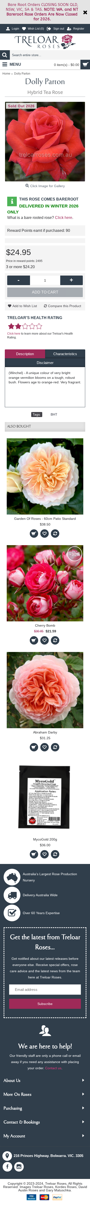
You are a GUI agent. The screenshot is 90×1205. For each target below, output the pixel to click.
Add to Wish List (24, 306)
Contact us (53, 1068)
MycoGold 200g (45, 839)
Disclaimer (45, 363)
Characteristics (65, 354)
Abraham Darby (45, 732)
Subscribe (45, 1004)
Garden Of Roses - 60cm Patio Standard (45, 519)
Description (25, 354)
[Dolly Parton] (45, 142)
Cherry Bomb (45, 625)
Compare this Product (64, 306)
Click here (63, 218)
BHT (54, 414)
